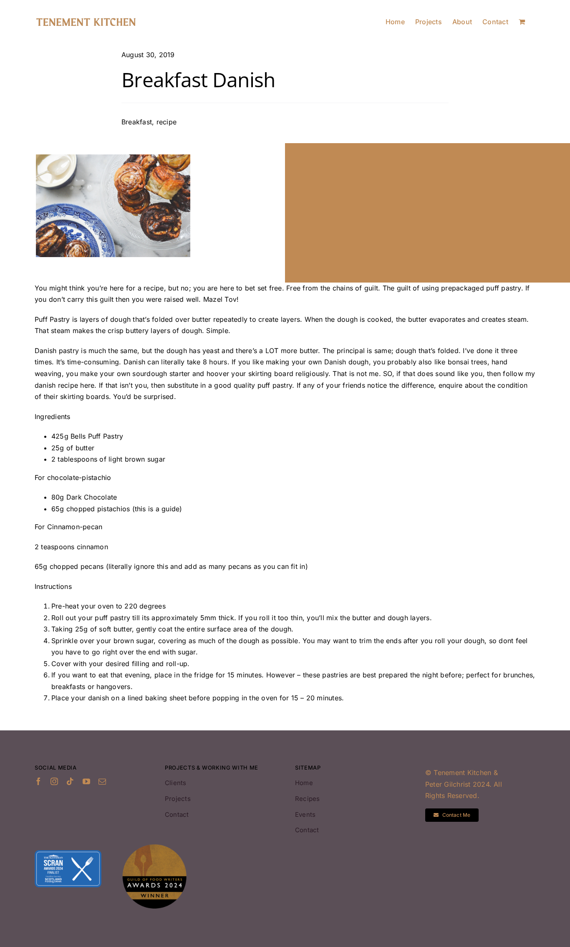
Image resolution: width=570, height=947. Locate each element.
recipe (166, 122)
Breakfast (136, 122)
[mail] (102, 781)
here (87, 385)
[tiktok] (70, 781)
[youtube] (86, 781)
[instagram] (54, 781)
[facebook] (38, 781)
